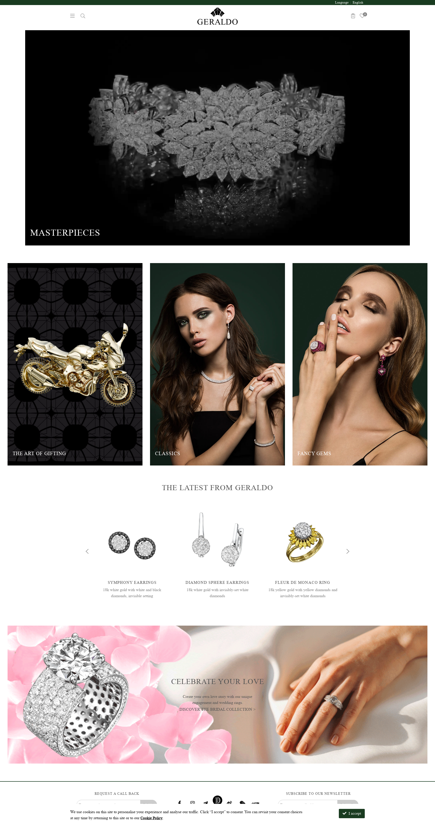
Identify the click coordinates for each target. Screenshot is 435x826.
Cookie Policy (151, 817)
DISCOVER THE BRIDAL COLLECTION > (217, 709)
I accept (354, 813)
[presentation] (87, 551)
